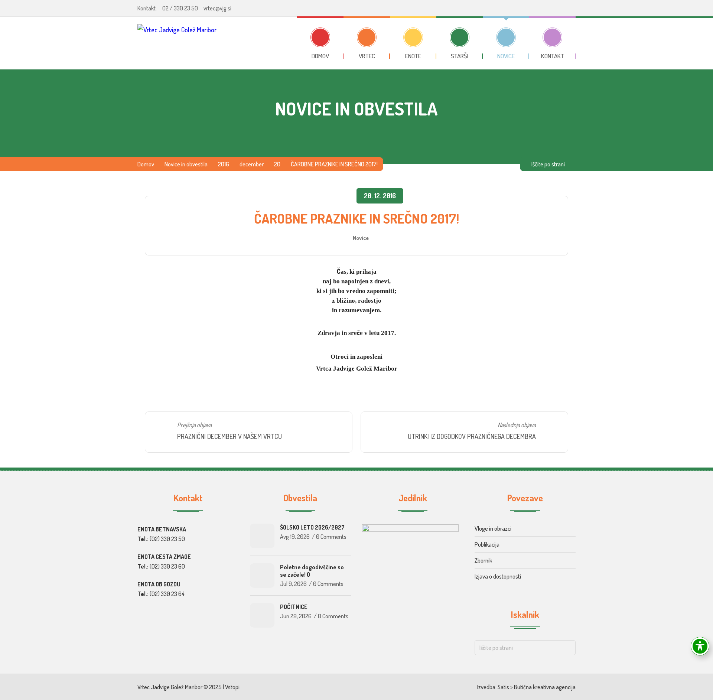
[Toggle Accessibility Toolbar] (700, 646)
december (252, 164)
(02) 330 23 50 (167, 539)
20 (277, 164)
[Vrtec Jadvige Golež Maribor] (176, 42)
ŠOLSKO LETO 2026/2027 (312, 527)
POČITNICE (293, 607)
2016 (223, 164)
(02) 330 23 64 (167, 594)
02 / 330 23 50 (180, 8)
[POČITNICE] (262, 615)
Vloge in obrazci (493, 528)
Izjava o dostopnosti (498, 576)
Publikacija (487, 544)
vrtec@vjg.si (217, 8)
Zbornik (483, 560)
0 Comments (331, 536)
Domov (145, 164)
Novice (361, 237)
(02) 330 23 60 (167, 566)
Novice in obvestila (186, 164)
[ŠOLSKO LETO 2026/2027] (262, 536)
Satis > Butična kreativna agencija (537, 687)
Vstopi (232, 687)
